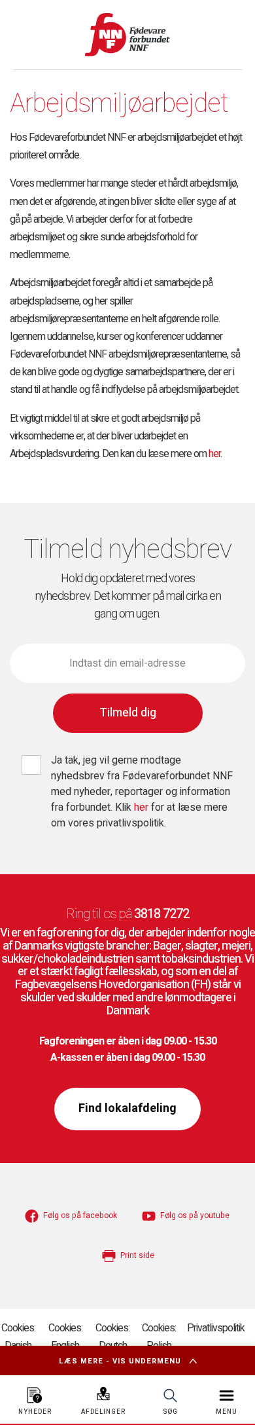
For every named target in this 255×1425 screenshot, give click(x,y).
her (214, 454)
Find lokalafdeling (127, 1108)
